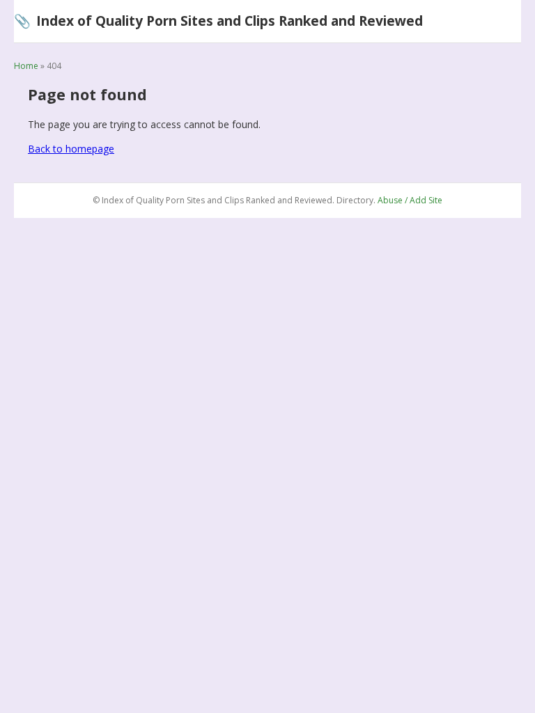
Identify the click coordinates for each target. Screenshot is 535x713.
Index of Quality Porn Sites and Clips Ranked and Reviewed (218, 20)
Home (26, 66)
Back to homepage (71, 148)
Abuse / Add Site (410, 200)
